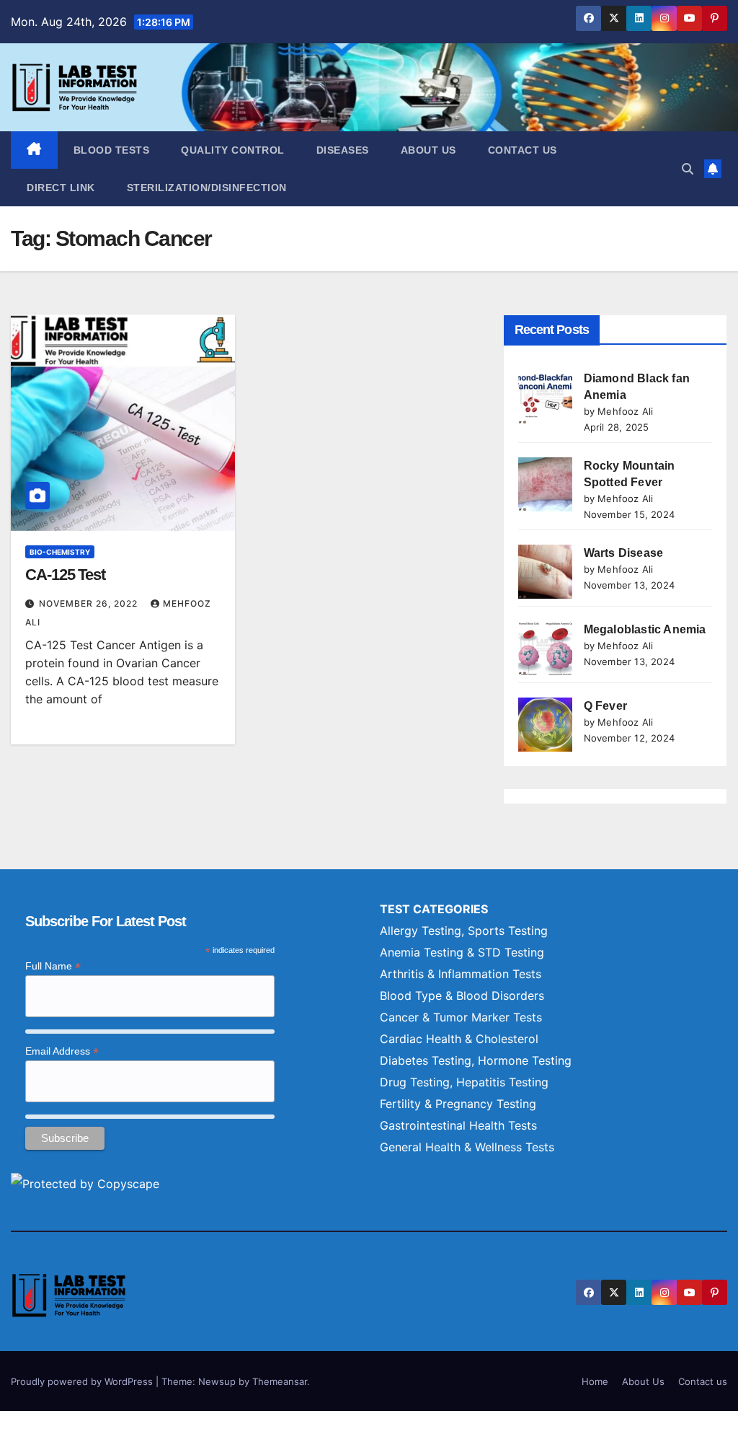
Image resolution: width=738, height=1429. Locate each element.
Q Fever (605, 706)
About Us (428, 150)
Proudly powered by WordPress (83, 1381)
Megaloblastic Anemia (645, 629)
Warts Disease (624, 553)
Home (595, 1381)
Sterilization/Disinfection (207, 187)
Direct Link (61, 187)
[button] (687, 169)
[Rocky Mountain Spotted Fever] (545, 484)
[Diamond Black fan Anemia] (545, 397)
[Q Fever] (545, 725)
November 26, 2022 (90, 603)
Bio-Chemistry (60, 552)
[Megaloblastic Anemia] (545, 648)
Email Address (62, 1051)
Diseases (342, 150)
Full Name (53, 966)
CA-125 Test (65, 575)
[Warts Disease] (545, 572)
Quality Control (233, 150)
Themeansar (279, 1381)
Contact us (522, 150)
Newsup (217, 1381)
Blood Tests (112, 150)
